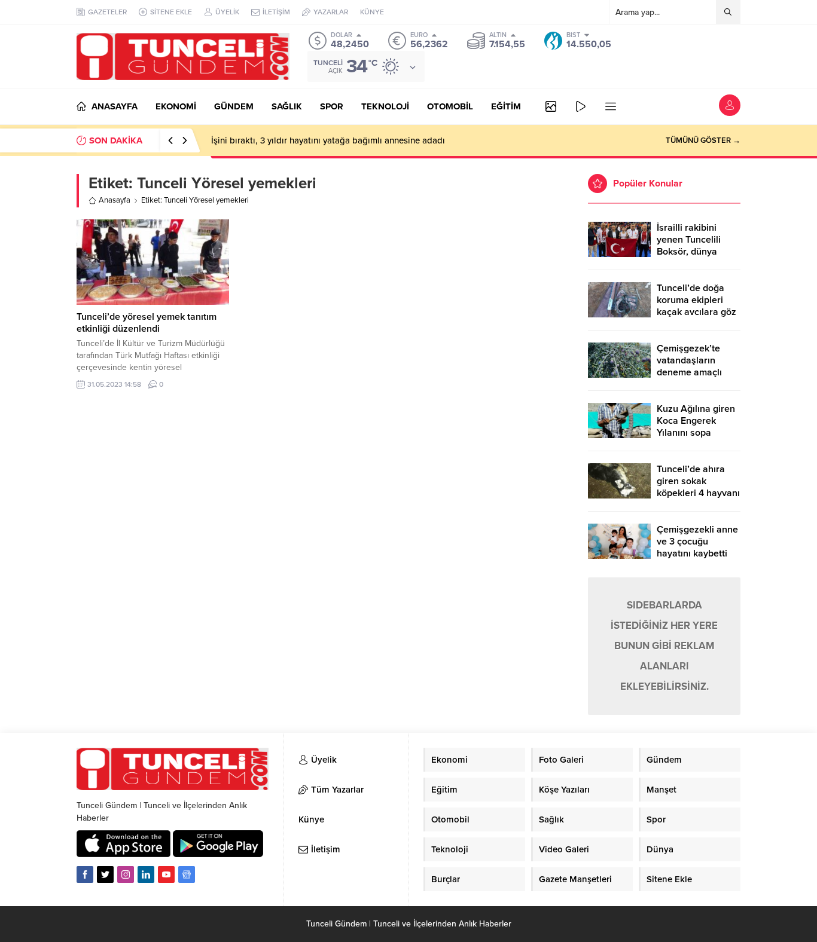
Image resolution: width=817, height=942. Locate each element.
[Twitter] (105, 874)
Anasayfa (114, 200)
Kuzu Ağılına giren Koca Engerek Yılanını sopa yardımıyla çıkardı (696, 427)
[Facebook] (85, 874)
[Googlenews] (186, 874)
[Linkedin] (146, 874)
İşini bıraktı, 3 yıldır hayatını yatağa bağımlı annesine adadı (328, 140)
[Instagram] (125, 874)
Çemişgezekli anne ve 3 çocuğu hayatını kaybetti (697, 541)
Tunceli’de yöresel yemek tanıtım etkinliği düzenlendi (147, 323)
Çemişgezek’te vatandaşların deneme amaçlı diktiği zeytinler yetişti (689, 372)
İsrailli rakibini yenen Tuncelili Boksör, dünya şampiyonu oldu (690, 246)
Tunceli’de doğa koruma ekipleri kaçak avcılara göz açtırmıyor (696, 306)
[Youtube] (166, 874)
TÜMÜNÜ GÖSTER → (703, 140)
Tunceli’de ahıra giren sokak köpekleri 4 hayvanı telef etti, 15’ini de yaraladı (698, 493)
